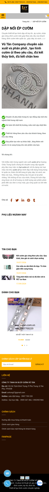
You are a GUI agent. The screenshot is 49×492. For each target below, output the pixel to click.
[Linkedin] (23, 200)
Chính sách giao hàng (10, 424)
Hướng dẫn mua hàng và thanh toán (16, 420)
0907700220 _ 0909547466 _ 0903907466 (31, 2)
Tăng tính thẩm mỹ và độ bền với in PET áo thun (30, 278)
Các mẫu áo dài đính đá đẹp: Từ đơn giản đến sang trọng (31, 267)
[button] (46, 16)
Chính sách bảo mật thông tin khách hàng (18, 429)
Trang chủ (26, 21)
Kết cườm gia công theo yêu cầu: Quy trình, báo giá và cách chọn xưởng (31, 257)
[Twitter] (17, 200)
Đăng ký (40, 364)
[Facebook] (11, 200)
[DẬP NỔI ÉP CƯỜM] (24, 9)
